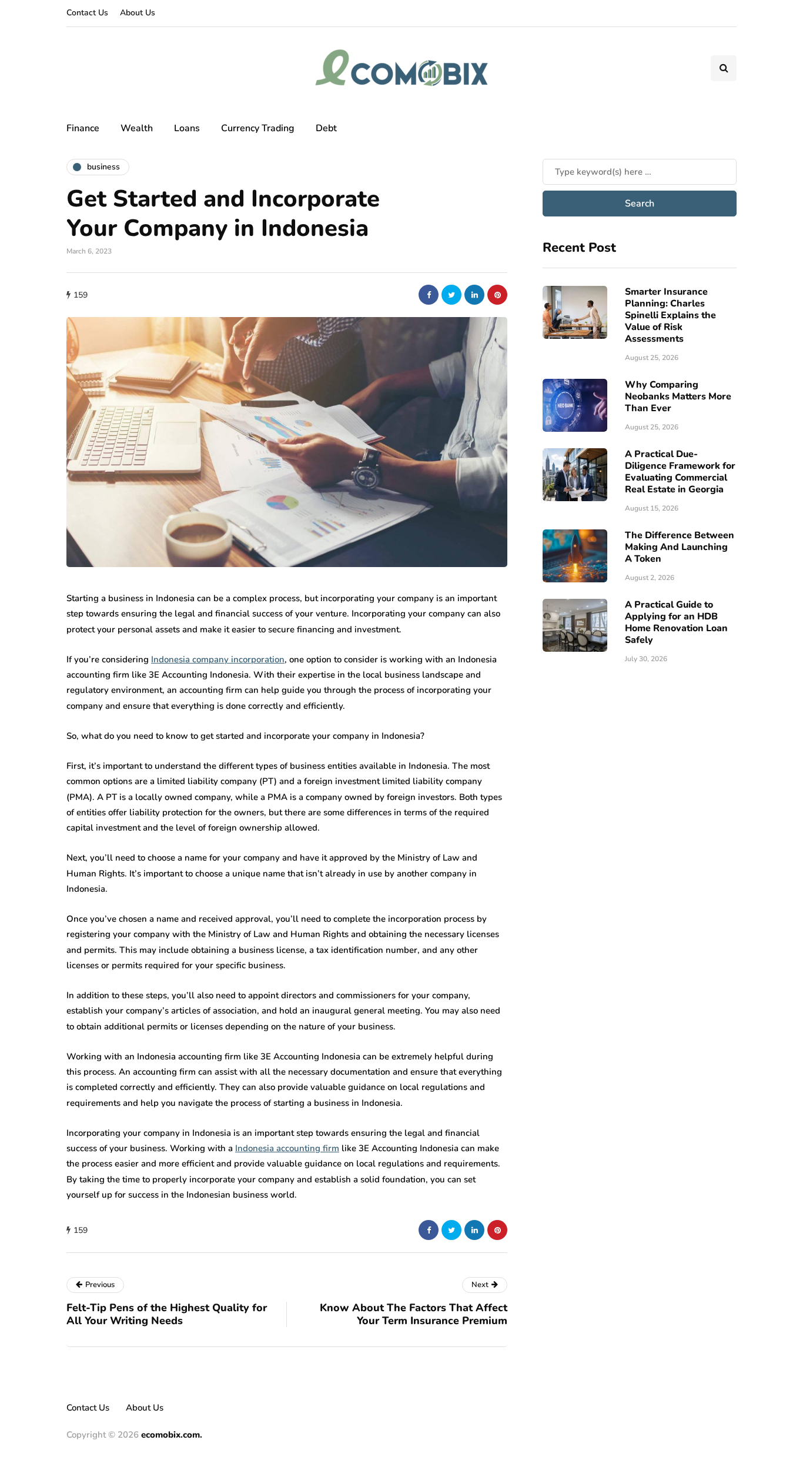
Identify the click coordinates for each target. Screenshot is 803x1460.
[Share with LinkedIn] (474, 295)
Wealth (137, 128)
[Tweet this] (451, 295)
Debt (326, 128)
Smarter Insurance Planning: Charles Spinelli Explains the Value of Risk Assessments (670, 315)
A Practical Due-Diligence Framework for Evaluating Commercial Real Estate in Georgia (680, 472)
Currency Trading (258, 128)
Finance (82, 128)
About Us (137, 12)
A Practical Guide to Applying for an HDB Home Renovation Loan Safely (676, 622)
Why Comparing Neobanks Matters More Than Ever (678, 396)
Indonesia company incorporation (218, 659)
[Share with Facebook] (429, 295)
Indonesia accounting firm (287, 1148)
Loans (187, 128)
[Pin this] (497, 295)
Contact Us (87, 12)
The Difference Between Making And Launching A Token (679, 547)
